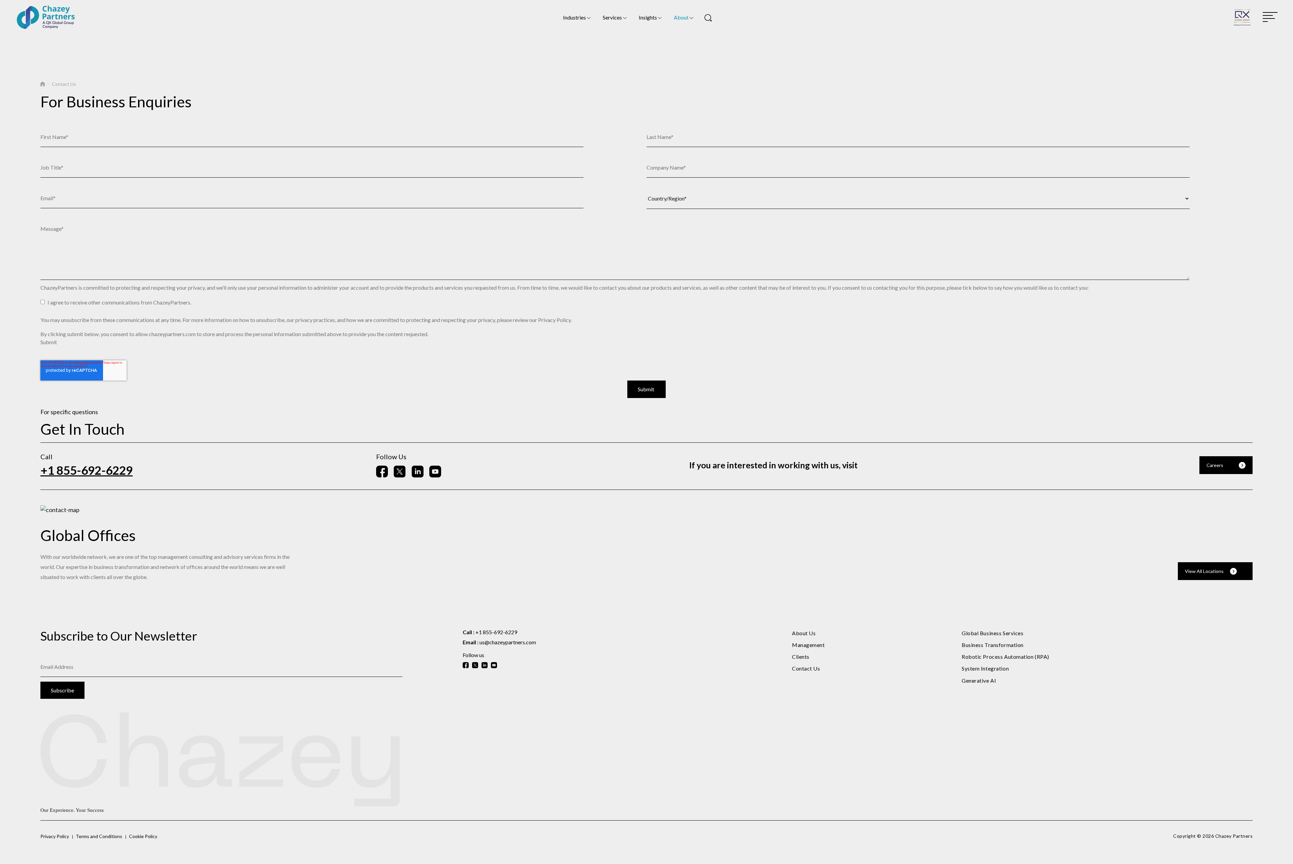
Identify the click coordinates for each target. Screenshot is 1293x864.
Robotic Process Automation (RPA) (1005, 656)
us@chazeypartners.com (507, 642)
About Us (804, 633)
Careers (1214, 465)
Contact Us (806, 668)
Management (808, 645)
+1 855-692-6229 (86, 470)
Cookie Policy (143, 836)
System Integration (985, 668)
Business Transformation (993, 645)
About (681, 17)
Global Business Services (992, 633)
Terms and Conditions (99, 836)
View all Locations (1204, 571)
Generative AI (979, 680)
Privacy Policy (54, 836)
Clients (800, 656)
